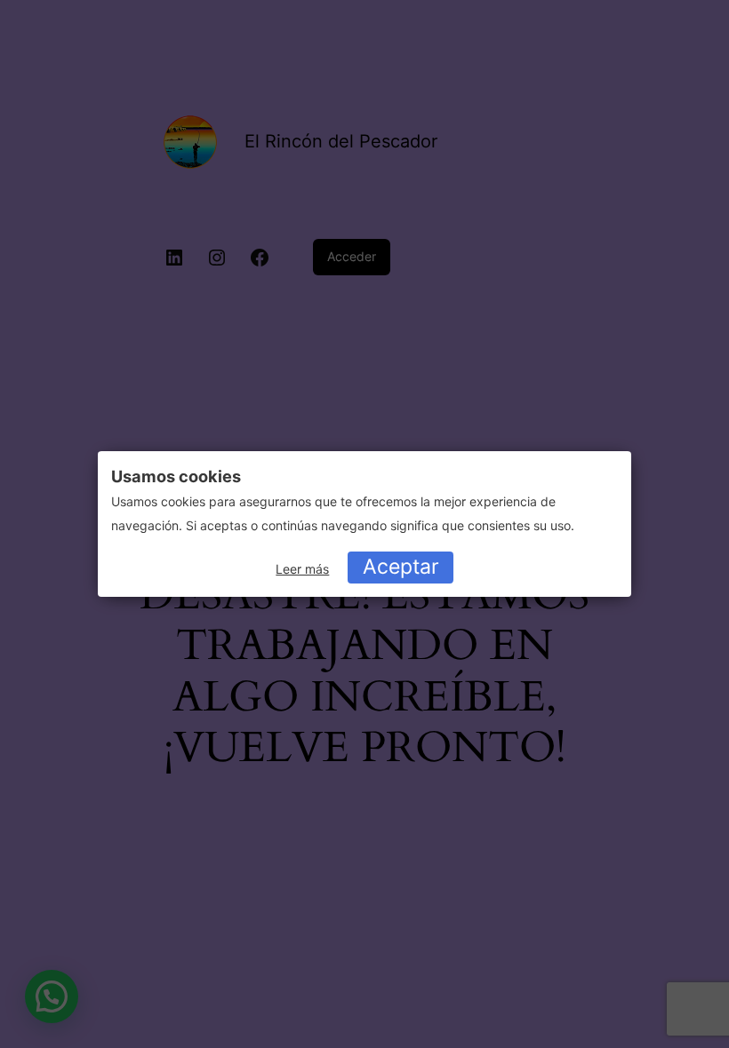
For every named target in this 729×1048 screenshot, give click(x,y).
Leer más (302, 568)
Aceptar (401, 566)
